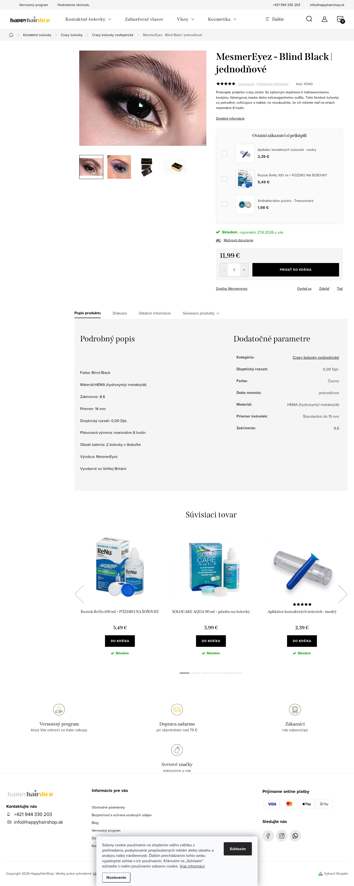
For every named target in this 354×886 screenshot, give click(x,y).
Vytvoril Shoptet (336, 873)
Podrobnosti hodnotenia (272, 84)
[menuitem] (88, 19)
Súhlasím (238, 849)
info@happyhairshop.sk (327, 4)
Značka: (232, 288)
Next (342, 594)
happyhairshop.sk (282, 835)
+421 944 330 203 (286, 4)
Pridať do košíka (296, 269)
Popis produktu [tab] (87, 313)
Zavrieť (250, 287)
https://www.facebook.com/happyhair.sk (268, 835)
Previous (79, 594)
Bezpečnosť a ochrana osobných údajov (122, 815)
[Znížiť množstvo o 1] (224, 269)
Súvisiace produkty (199, 313)
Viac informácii (192, 866)
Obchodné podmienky (108, 807)
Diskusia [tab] (120, 313)
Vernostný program (106, 830)
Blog (95, 822)
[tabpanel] (119, 599)
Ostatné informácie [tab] (155, 313)
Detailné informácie (230, 118)
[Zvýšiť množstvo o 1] (244, 269)
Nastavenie (116, 877)
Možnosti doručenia (238, 240)
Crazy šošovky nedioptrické (316, 357)
